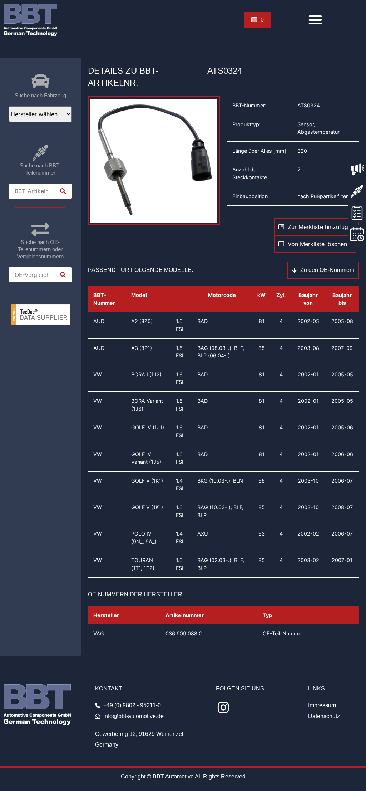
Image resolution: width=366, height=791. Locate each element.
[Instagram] (223, 708)
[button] (315, 19)
